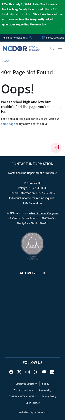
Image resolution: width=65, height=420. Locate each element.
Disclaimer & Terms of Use (22, 396)
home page (8, 124)
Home (6, 61)
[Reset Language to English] (43, 37)
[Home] (21, 45)
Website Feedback (23, 390)
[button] (50, 49)
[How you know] (30, 37)
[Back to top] (56, 148)
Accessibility (45, 390)
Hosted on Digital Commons (33, 412)
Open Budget (33, 403)
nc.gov (45, 384)
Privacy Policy (49, 396)
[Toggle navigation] (60, 49)
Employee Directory (26, 384)
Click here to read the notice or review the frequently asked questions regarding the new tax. (32, 19)
